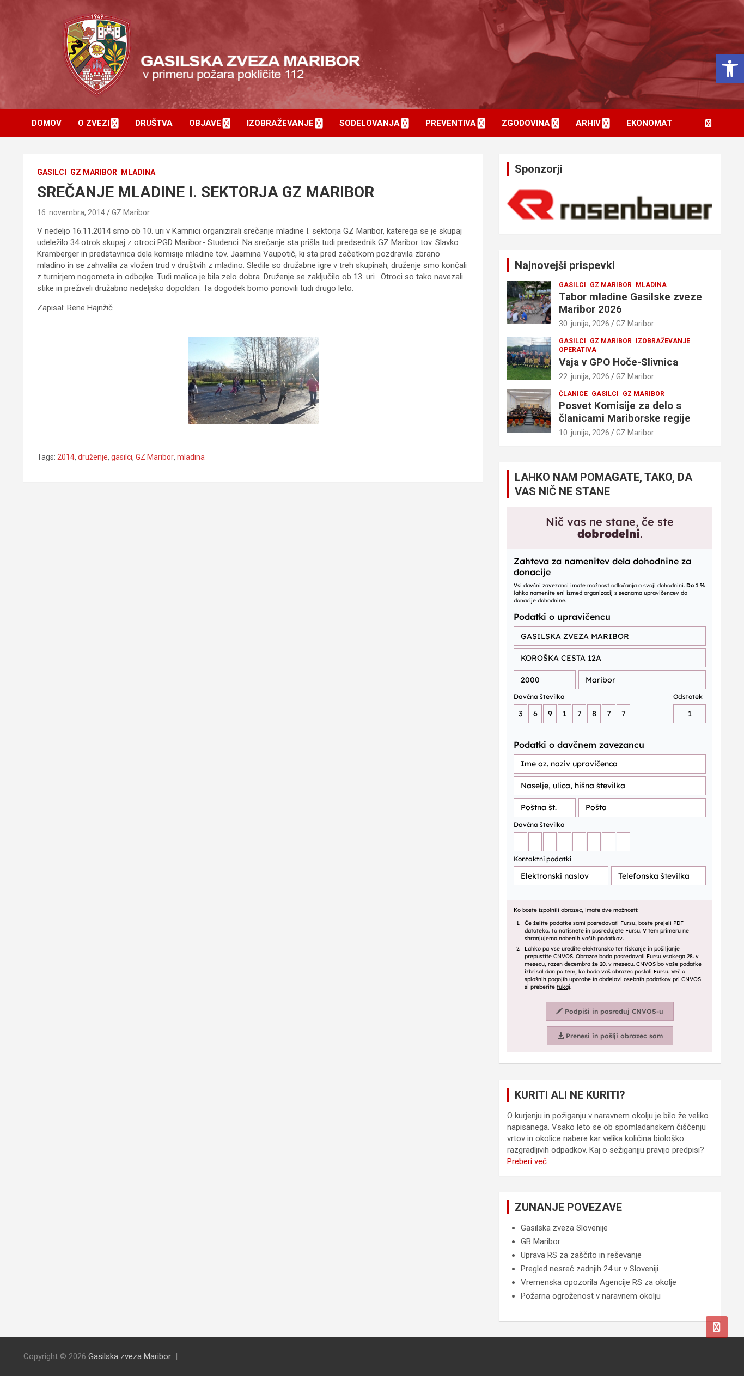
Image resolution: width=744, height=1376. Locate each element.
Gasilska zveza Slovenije (564, 1228)
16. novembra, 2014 (71, 212)
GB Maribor (540, 1241)
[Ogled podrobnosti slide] (609, 204)
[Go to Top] (717, 1327)
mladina (191, 457)
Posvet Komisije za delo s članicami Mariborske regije (625, 411)
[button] (730, 68)
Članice (573, 394)
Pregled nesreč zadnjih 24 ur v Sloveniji (589, 1269)
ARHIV (588, 123)
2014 (66, 457)
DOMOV (47, 123)
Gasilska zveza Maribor (129, 1356)
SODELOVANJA (369, 123)
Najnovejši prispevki (565, 265)
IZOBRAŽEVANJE (280, 123)
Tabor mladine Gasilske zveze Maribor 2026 (630, 302)
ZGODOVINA (526, 123)
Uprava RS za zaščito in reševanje (581, 1255)
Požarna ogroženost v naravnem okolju (591, 1296)
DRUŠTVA (154, 123)
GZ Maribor (93, 172)
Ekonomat (649, 123)
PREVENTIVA (450, 123)
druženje (93, 457)
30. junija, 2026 (584, 323)
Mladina (138, 172)
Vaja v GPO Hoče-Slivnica (618, 362)
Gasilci (51, 172)
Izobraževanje (663, 341)
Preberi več (527, 1161)
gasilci (121, 457)
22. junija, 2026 (584, 376)
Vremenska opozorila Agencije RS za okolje (598, 1282)
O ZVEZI (93, 123)
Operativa (577, 350)
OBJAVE (205, 123)
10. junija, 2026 (584, 432)
